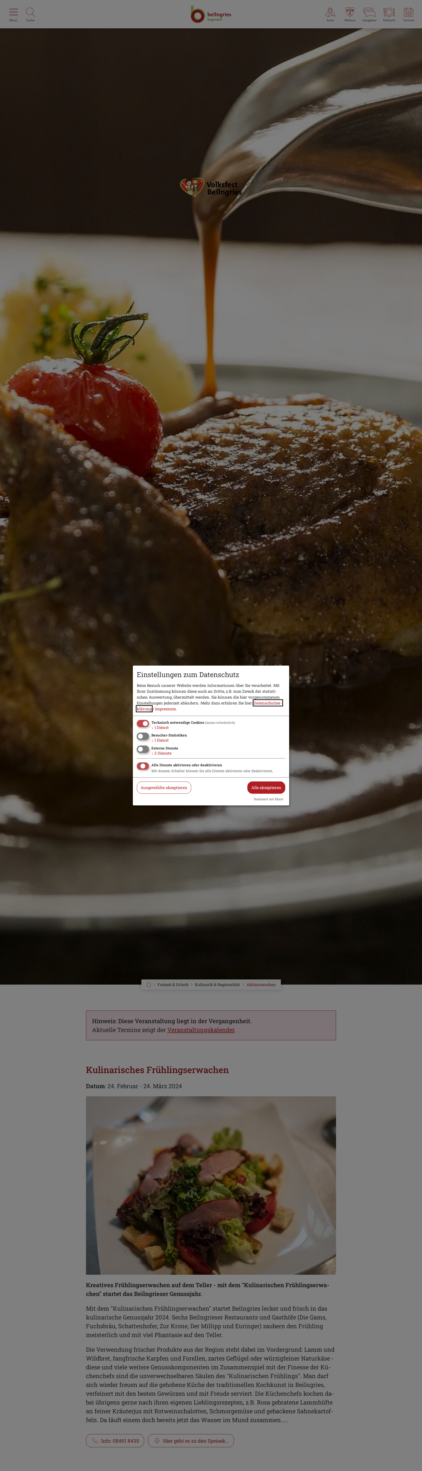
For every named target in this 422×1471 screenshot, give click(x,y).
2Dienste (161, 753)
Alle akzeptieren (266, 787)
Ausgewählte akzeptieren (164, 787)
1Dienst (160, 727)
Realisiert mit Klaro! (268, 799)
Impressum (165, 708)
